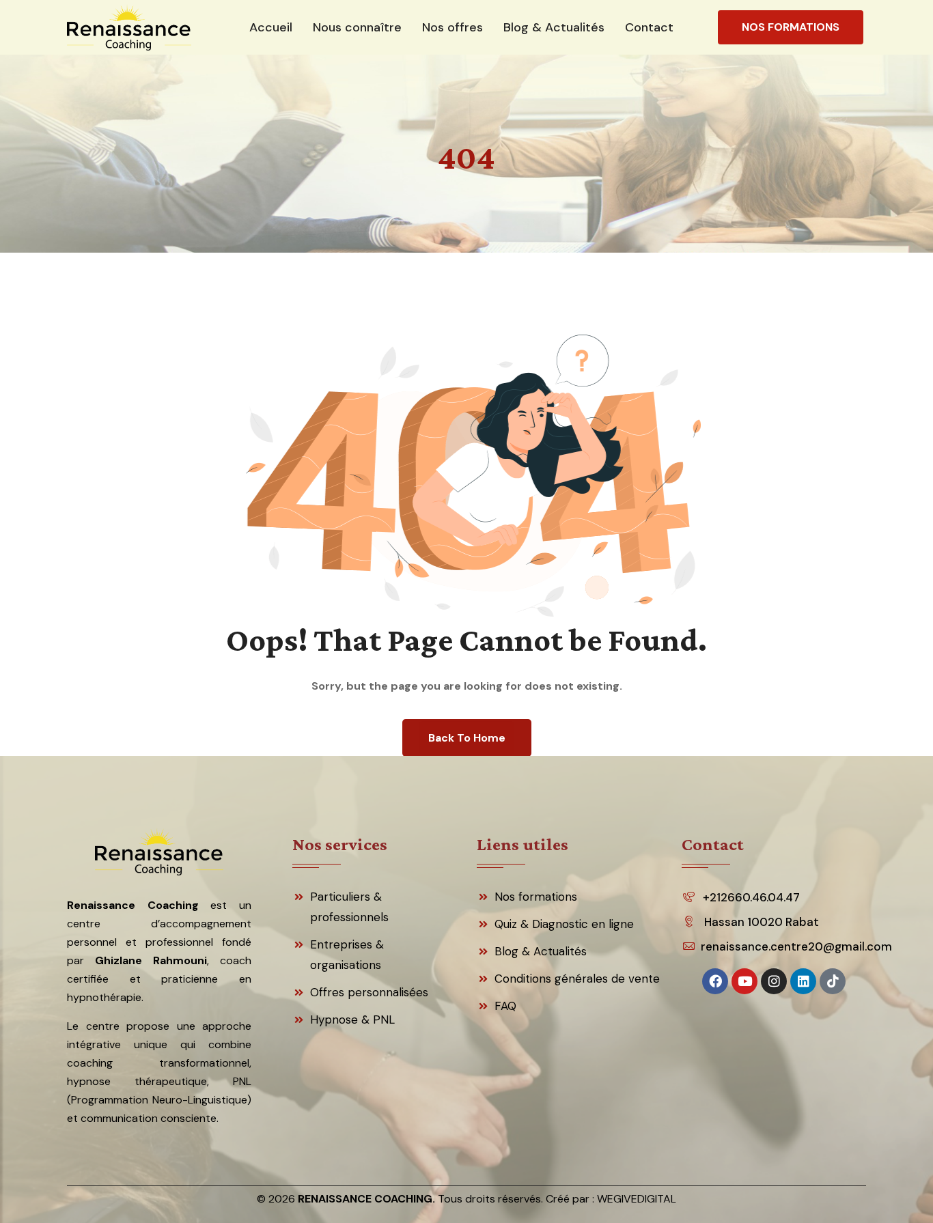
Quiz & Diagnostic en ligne (564, 923)
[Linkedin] (803, 981)
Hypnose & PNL (352, 1019)
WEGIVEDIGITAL (636, 1199)
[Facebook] (715, 981)
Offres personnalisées (369, 992)
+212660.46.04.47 (751, 897)
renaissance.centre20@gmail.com (793, 946)
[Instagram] (774, 981)
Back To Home (466, 738)
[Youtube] (744, 981)
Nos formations (536, 896)
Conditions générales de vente (577, 978)
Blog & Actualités (541, 951)
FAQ (505, 1005)
